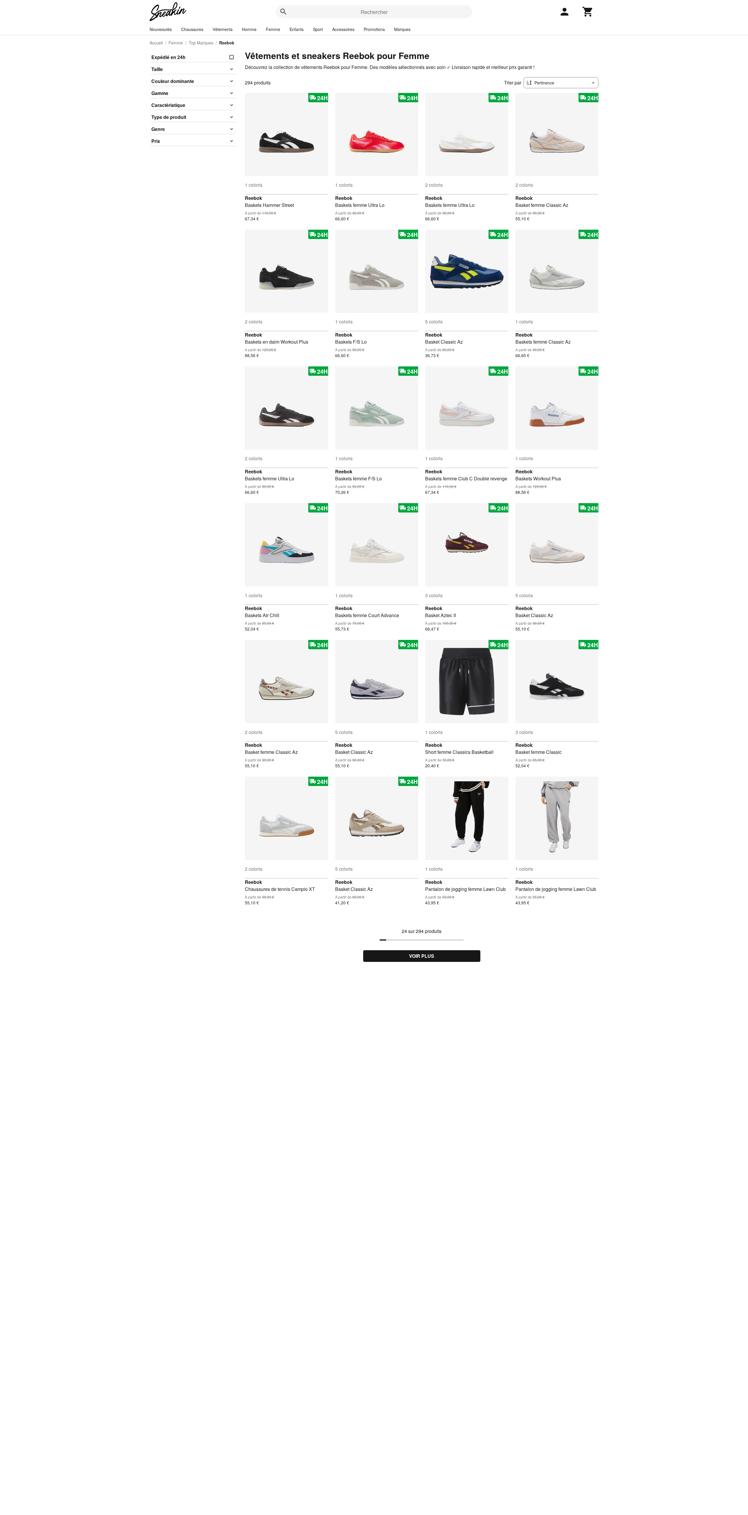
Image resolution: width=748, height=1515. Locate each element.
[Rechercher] (283, 11)
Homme (249, 29)
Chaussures (192, 29)
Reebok (253, 198)
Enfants (297, 29)
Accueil (156, 43)
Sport (318, 29)
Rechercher (374, 11)
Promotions (374, 29)
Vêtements (223, 29)
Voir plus (421, 956)
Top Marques (201, 43)
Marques (402, 29)
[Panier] (588, 12)
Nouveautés (161, 29)
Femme (273, 29)
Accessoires (343, 29)
